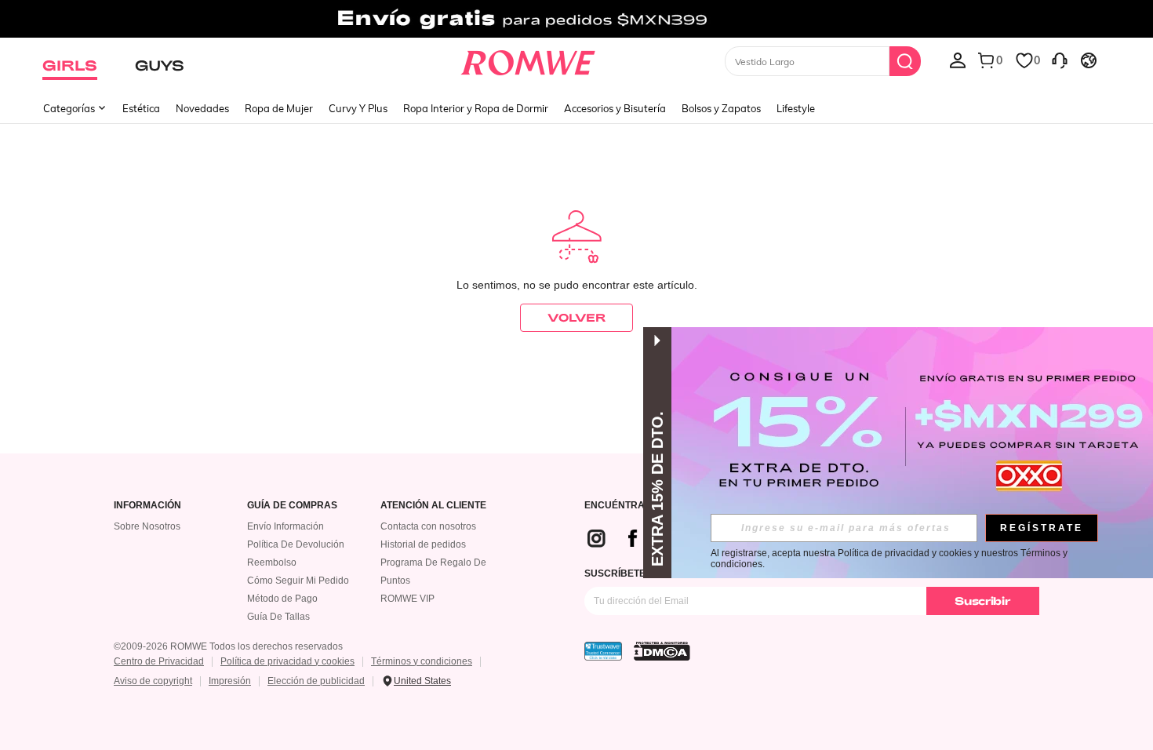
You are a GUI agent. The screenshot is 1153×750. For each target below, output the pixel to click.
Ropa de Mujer (279, 108)
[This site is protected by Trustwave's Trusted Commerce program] (603, 651)
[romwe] (528, 60)
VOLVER (576, 317)
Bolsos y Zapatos (721, 108)
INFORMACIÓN (147, 506)
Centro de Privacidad (159, 661)
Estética (141, 108)
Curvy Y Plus (358, 108)
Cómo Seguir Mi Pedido (298, 580)
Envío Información (285, 526)
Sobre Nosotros (147, 526)
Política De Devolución (295, 544)
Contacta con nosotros (428, 526)
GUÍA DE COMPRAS (292, 506)
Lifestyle (796, 108)
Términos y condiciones (421, 661)
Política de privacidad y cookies (287, 661)
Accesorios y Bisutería (615, 108)
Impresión (230, 680)
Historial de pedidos (423, 544)
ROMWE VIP (407, 598)
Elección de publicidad (316, 680)
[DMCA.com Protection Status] (662, 651)
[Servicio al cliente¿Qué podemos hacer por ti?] (1059, 59)
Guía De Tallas (278, 616)
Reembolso (271, 562)
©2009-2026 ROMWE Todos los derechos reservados (228, 646)
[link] (576, 19)
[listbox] (957, 60)
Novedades (202, 108)
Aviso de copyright (153, 680)
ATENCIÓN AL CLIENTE (433, 506)
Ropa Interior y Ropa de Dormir (475, 108)
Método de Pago (282, 598)
